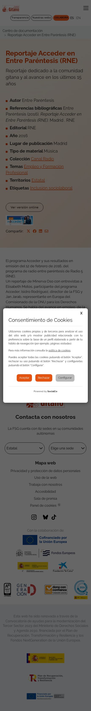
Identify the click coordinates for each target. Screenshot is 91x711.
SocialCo (52, 391)
